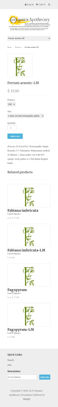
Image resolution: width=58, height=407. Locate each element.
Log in (30, 4)
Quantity (11, 122)
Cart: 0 (41, 4)
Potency (11, 99)
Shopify (26, 398)
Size (9, 111)
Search (10, 359)
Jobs (9, 364)
